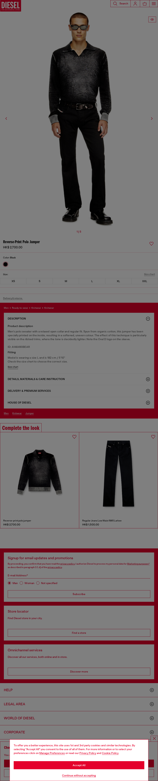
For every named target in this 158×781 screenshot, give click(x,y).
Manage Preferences (52, 753)
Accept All (79, 765)
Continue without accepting (79, 775)
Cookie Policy (110, 753)
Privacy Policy (87, 753)
